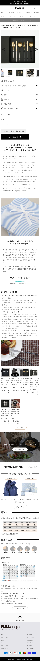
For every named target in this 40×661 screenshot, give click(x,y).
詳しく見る (20, 507)
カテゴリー (10, 16)
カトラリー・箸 (31, 16)
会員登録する (20, 449)
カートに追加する (15, 137)
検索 (2, 634)
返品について (30, 640)
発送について (30, 637)
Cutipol (19, 12)
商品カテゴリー (5, 637)
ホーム (3, 12)
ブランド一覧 (11, 12)
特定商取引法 (30, 648)
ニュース (3, 643)
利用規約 (29, 645)
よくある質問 (4, 645)
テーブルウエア (20, 16)
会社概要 (29, 634)
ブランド (3, 640)
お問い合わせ (20, 608)
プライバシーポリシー (33, 643)
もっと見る (20, 427)
